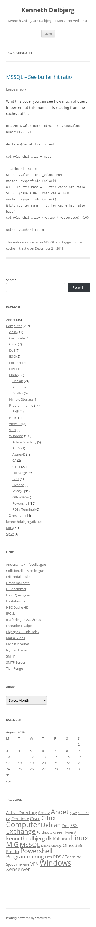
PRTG (13, 417)
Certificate (17, 338)
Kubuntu (19, 387)
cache (10, 248)
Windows (16, 436)
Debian (17, 381)
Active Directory (24, 442)
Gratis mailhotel (18, 583)
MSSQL (49, 242)
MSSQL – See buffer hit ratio (39, 76)
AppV (16, 448)
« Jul (9, 781)
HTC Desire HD (17, 607)
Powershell (20, 503)
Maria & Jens (15, 638)
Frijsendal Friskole (19, 576)
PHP (15, 411)
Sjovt (10, 534)
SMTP (10, 656)
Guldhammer (16, 589)
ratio (25, 248)
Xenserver (17, 515)
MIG (9, 527)
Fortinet (15, 362)
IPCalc (10, 613)
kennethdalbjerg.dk (21, 521)
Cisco (13, 344)
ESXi (12, 356)
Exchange (19, 472)
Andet (10, 319)
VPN (12, 430)
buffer (78, 242)
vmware (15, 423)
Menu (48, 33)
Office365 (19, 497)
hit (18, 248)
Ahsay (13, 332)
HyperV (18, 485)
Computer (14, 326)
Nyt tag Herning (18, 650)
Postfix (17, 393)
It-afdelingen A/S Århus (23, 619)
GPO (15, 479)
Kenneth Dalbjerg (48, 10)
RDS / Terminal (23, 509)
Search (11, 280)
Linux (13, 374)
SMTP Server (15, 662)
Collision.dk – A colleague (25, 570)
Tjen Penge (14, 668)
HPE (12, 368)
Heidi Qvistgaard (18, 595)
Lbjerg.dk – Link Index (22, 631)
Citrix (16, 466)
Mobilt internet (17, 644)
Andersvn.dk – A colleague (26, 564)
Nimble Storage (21, 399)
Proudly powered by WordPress (28, 918)
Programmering (21, 405)
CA (14, 460)
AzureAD (18, 454)
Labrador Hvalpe (19, 625)
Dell (12, 350)
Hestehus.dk (15, 601)
